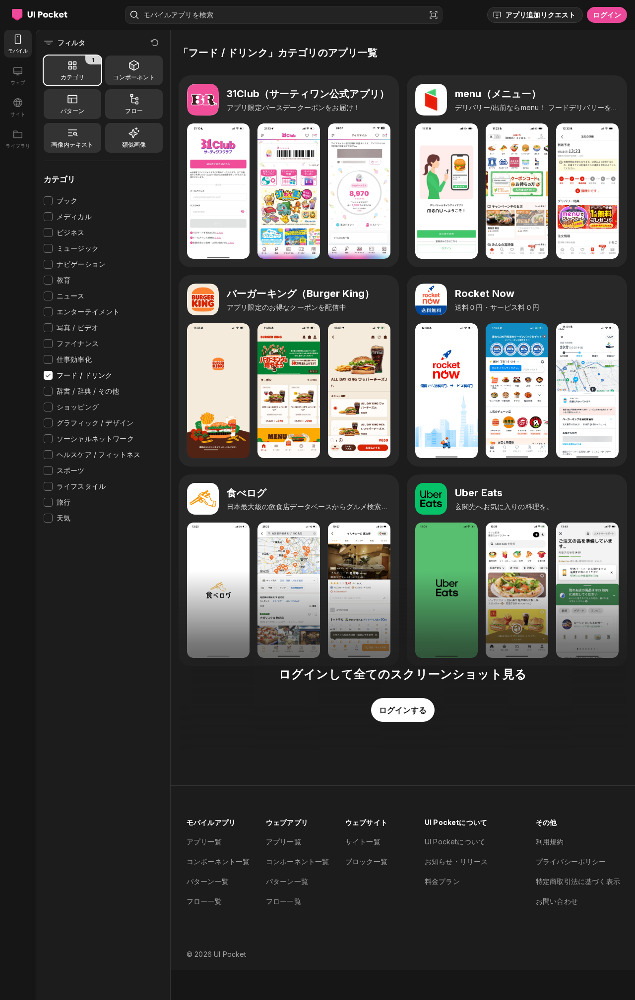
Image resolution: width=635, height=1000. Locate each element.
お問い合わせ (557, 901)
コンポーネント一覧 (218, 861)
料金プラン (442, 881)
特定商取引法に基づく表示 (578, 881)
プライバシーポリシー (571, 861)
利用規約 (550, 841)
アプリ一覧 (204, 841)
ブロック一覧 (366, 861)
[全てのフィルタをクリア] (155, 43)
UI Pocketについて (455, 841)
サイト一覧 (363, 841)
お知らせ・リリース (456, 861)
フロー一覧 (204, 901)
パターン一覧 (208, 881)
